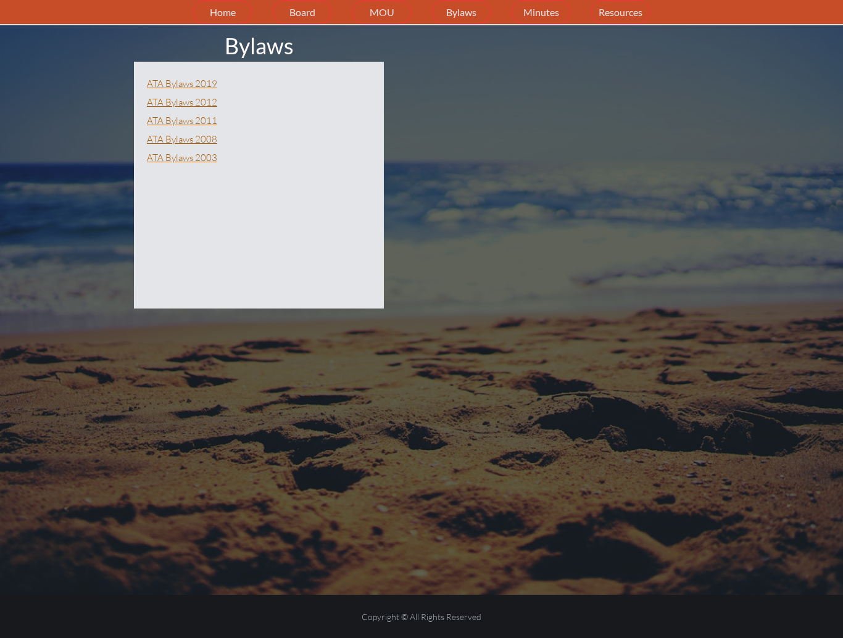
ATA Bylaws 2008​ (182, 139)
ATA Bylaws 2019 (182, 83)
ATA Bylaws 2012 (182, 102)
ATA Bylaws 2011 (182, 120)
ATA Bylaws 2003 (182, 158)
